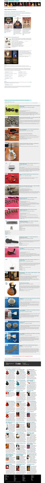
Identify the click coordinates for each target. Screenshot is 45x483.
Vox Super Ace (11, 433)
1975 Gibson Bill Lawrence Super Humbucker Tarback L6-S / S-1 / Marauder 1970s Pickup (29, 163)
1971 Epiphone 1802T (30, 369)
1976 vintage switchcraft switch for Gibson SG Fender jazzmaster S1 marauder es (29, 248)
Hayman (15, 479)
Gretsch (15, 476)
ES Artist (33, 466)
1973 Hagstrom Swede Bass (11, 369)
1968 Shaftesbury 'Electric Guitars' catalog (31, 444)
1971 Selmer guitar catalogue (19, 391)
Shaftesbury (31, 451)
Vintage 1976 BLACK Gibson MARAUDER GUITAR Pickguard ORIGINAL (28, 345)
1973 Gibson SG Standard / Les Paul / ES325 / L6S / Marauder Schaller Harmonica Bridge (28, 221)
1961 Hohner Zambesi (31, 422)
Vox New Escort (22, 433)
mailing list (7, 364)
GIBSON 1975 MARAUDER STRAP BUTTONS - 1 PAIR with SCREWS (29, 185)
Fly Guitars (24, 363)
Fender (6, 478)
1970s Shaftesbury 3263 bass (20, 423)
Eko (5, 477)
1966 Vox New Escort (20, 432)
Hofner (15, 480)
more (37, 123)
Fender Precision (21, 447)
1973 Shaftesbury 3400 (20, 369)
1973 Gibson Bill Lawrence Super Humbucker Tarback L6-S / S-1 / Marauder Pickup (29, 260)
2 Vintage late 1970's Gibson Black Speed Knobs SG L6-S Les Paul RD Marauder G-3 (29, 322)
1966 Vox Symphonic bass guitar (21, 444)
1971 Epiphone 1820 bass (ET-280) (10, 412)
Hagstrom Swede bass (12, 370)
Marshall (23, 477)
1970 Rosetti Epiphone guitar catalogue (31, 380)
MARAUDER (11, 7)
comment (28, 100)
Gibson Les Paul (20, 377)
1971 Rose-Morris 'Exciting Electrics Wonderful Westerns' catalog (21, 454)
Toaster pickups (32, 409)
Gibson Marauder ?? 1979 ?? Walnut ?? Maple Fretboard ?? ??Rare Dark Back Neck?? (29, 273)
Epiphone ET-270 (32, 371)
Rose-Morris (13, 381)
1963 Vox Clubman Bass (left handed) (20, 465)
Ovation (23, 479)
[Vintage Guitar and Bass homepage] (11, 0)
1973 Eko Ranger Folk (10, 443)
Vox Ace (8, 439)
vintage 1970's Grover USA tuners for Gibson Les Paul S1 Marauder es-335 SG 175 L (28, 198)
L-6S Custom (12, 431)
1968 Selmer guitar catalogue (30, 391)
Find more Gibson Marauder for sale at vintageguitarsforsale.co (22, 356)
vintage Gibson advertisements (12, 16)
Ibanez (23, 475)
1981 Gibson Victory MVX (20, 380)
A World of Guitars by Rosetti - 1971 (9, 391)
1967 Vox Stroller (9, 464)
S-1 (9, 431)
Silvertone (32, 477)
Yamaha (32, 480)
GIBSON (5, 7)
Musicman (23, 478)
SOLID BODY (8, 7)
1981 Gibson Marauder (20, 411)
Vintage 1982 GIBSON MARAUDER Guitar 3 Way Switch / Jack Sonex (28, 174)
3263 (28, 451)
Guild (14, 477)
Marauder (22, 413)
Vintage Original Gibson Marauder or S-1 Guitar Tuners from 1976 (29, 117)
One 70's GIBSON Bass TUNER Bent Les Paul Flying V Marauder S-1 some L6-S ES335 (29, 310)
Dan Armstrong (7, 476)
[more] (5, 32)
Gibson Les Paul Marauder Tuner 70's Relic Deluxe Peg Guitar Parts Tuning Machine (29, 129)
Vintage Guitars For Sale (26, 364)
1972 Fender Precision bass (32, 453)
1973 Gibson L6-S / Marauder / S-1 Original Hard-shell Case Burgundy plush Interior (28, 237)
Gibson (15, 475)
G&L (5, 480)
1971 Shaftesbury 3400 (10, 380)
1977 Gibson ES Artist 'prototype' (30, 465)
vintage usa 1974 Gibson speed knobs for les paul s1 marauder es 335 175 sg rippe (29, 106)
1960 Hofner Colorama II (31, 401)
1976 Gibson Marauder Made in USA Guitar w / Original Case (29, 143)
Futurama (6, 479)
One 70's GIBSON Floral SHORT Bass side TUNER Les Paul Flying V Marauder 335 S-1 (29, 334)
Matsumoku (24, 372)
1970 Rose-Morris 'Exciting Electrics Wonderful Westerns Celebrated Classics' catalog (10, 455)
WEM (31, 479)
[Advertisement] (18, 94)
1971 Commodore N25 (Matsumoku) (20, 401)
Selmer (15, 402)
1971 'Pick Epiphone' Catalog (30, 412)
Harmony (15, 478)
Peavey (23, 480)
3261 (28, 450)
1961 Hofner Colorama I (10, 401)
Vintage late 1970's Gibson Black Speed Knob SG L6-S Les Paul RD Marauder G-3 (29, 298)
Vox (31, 478)
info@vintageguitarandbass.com (10, 363)
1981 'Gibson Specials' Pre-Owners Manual (10, 423)
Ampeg (6, 475)
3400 (9, 384)
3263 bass (23, 427)
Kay (22, 476)
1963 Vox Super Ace (9, 432)
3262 (34, 450)
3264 (35, 448)
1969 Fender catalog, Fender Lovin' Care (30, 433)
